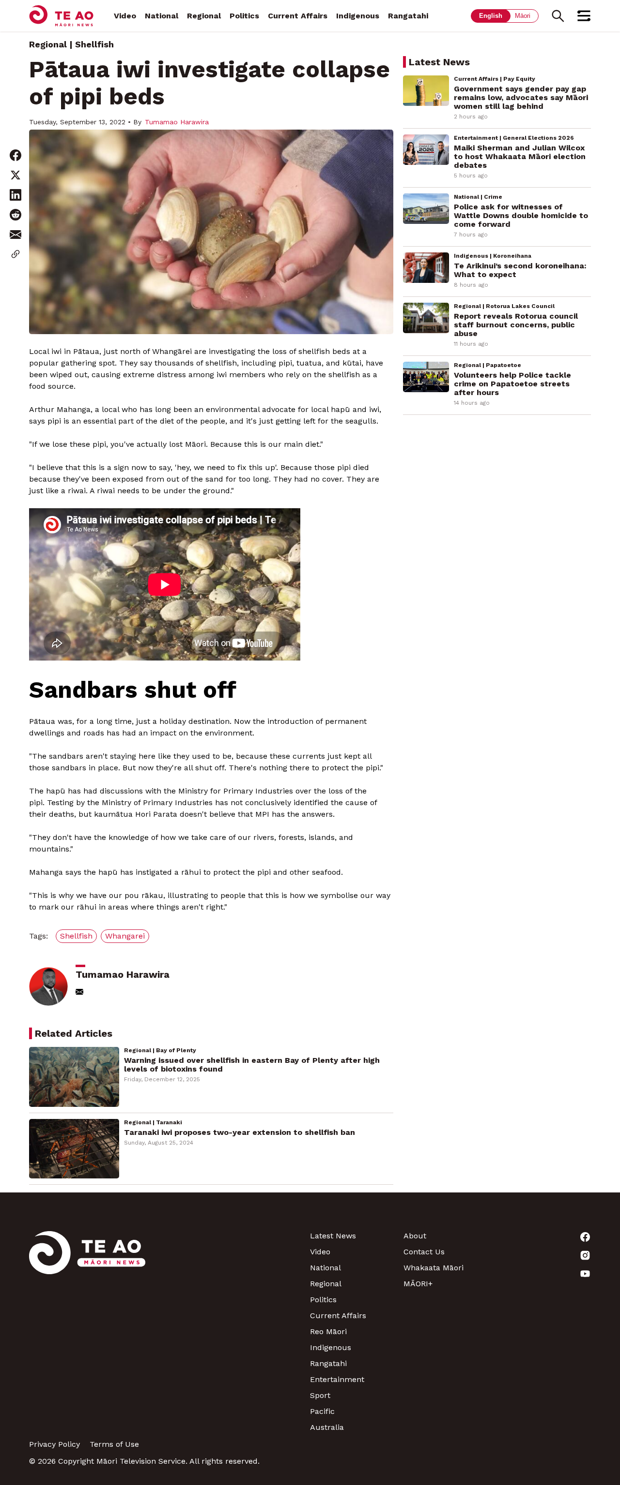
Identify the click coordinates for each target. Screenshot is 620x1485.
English (490, 15)
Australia (327, 1427)
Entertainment (337, 1379)
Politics (244, 15)
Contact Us (424, 1251)
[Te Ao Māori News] (87, 1331)
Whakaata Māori (433, 1267)
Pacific (322, 1411)
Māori (522, 15)
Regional (204, 15)
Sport (320, 1395)
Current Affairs (297, 15)
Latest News (333, 1235)
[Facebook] (544, 1237)
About (414, 1235)
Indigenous (357, 15)
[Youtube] (544, 1273)
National (161, 15)
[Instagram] (544, 1255)
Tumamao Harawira (177, 122)
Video (125, 15)
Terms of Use (114, 1444)
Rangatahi (408, 15)
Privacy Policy (54, 1444)
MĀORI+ (418, 1283)
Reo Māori (328, 1331)
